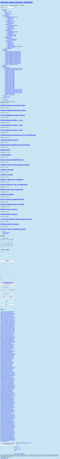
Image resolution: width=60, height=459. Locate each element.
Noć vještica (5, 410)
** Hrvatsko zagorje (12, 320)
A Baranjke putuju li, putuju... (9, 140)
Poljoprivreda (5, 415)
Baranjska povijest (11, 377)
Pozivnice (9, 416)
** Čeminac (6, 336)
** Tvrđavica (6, 332)
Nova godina (11, 409)
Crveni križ (11, 381)
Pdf (6, 413)
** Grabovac (2, 320)
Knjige (13, 399)
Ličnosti (4, 405)
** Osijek (8, 327)
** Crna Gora (6, 316)
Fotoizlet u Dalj (5, 150)
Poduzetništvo (6, 414)
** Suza (9, 330)
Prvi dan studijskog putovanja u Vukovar (12, 115)
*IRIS (11, 352)
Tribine (5, 430)
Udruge (1, 431)
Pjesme (13, 413)
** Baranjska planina (11, 311)
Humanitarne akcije (7, 394)
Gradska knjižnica (6, 392)
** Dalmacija (13, 316)
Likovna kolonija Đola (8, 404)
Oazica (8, 411)
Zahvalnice (13, 436)
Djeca (1, 383)
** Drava (11, 317)
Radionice (8, 421)
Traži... (1, 7)
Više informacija (3, 457)
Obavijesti (10, 412)
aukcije (11, 375)
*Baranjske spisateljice (4, 340)
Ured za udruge (2, 433)
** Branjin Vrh (5, 315)
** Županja (5, 339)
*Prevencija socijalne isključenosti (6, 365)
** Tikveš (4, 331)
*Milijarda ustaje (12, 353)
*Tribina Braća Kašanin (8, 369)
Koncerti (1, 401)
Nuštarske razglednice (7, 194)
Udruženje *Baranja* (6, 431)
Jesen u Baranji (2, 399)
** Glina (13, 319)
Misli (4, 407)
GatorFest (6, 390)
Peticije (8, 413)
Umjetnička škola (3, 432)
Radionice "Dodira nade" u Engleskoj (11, 179)
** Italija (6, 321)
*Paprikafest (9, 359)
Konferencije (5, 401)
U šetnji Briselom (5, 155)
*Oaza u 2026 (9, 357)
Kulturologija (2, 403)
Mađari (14, 406)
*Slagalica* (6, 367)
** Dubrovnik (7, 318)
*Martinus (8, 353)
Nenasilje (2, 409)
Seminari (13, 425)
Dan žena (12, 382)
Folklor (1, 389)
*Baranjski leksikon (11, 340)
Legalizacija (2, 404)
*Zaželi (8, 373)
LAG (9, 403)
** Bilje (4, 314)
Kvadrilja (6, 403)
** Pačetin (12, 327)
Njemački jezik (6, 409)
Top (17, 444)
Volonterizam (12, 434)
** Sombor (13, 329)
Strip (11, 427)
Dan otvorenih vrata (7, 382)
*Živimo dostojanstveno (10, 374)
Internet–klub (2, 398)
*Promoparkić (2, 366)
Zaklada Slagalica (3, 437)
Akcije (4, 375)
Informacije (5, 395)
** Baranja (6, 311)
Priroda (4, 419)
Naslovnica (25, 442)
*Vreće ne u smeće (12, 372)
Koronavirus (10, 401)
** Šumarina (7, 338)
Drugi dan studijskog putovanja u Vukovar (13, 110)
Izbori (11, 398)
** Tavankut (12, 330)
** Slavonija (9, 329)
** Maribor (6, 324)
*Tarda (8, 368)
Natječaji (11, 408)
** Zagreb (11, 335)
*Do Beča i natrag (7, 342)
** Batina (2, 312)
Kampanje (7, 399)
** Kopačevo (2, 323)
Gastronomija (2, 390)
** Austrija (2, 311)
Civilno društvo (3, 381)
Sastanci (1, 425)
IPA (5, 398)
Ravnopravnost (5, 422)
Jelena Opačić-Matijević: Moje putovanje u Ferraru (16, 219)
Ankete (8, 375)
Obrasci (13, 412)
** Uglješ (9, 332)
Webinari (2, 435)
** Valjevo (13, 332)
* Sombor (13, 367)
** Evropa (7, 319)
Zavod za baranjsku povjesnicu (10, 438)
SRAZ (1, 427)
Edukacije (4, 386)
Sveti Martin (11, 428)
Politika (1, 415)
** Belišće (5, 313)
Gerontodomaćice (11, 390)
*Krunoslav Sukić (3, 353)
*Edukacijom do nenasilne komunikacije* (6, 347)
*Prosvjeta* (7, 366)
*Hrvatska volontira (3, 351)
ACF (14, 374)
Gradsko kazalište (12, 392)
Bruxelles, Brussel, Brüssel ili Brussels (11, 159)
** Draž (14, 317)
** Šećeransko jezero (10, 337)
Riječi (1, 423)
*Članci (12, 373)
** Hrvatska (7, 320)
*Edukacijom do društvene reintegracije (7, 346)
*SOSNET (2, 368)
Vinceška (8, 434)
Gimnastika (2, 391)
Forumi (4, 389)
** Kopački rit (7, 323)
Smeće (10, 426)
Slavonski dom (6, 426)
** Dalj (10, 316)
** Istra (4, 321)
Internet (13, 397)
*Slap (11, 367)
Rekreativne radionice (11, 422)
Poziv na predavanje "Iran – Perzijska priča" (14, 184)
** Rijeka (2, 329)
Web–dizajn (6, 435)
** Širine (3, 338)
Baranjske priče (3, 378)
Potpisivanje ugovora (3, 416)
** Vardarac (6, 333)
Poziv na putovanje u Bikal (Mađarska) (12, 199)
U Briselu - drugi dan (6, 169)
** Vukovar (4, 335)
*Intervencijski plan (6, 352)
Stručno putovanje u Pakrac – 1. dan (11, 130)
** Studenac (6, 330)
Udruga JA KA (12, 430)
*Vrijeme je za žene (3, 373)
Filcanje (4, 388)
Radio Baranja (4, 421)
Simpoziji (2, 426)
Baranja (13, 375)
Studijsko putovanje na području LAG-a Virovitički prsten (18, 135)
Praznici (9, 417)
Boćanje (7, 379)
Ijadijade (14, 394)
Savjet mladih (5, 425)
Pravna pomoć (5, 417)
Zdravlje (1, 439)
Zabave (10, 436)
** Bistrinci (8, 314)
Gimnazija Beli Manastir (8, 391)
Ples (3, 414)
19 (4, 244)
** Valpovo (2, 333)
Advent (1, 375)
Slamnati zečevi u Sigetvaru (8, 209)
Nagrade (8, 408)
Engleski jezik (11, 386)
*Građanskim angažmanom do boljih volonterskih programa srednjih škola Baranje (7, 350)
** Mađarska (10, 324)
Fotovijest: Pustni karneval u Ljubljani (12, 204)
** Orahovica (5, 327)
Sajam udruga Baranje (8, 424)
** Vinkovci (10, 333)
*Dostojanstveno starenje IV (5, 345)
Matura (11, 406)
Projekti (9, 419)
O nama (29, 442)
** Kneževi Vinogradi (7, 322)
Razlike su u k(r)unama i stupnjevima (11, 189)
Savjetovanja (10, 425)
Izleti (12, 398)
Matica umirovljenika (6, 406)
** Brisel (9, 315)
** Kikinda (2, 322)
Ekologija (7, 386)
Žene (12, 440)
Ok (7, 457)
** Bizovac (11, 314)
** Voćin (12, 334)
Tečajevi (6, 429)
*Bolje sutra (2, 341)
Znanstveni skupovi (6, 439)
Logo (12, 405)
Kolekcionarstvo (7, 400)
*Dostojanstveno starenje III (8, 344)
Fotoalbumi (7, 389)
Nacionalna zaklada (10, 407)
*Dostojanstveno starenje (4, 343)
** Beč (1, 314)
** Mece (13, 324)
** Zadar (7, 335)
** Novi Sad (5, 326)
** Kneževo (13, 322)
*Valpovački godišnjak (4, 370)
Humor (11, 394)
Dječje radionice (5, 383)
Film (7, 388)
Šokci (10, 440)
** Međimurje (2, 325)
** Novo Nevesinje (10, 326)
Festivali (1, 388)
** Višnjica (6, 334)
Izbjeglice (8, 398)
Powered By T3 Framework (19, 453)
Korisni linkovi (5, 233)
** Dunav (11, 318)
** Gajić (10, 319)
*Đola (5, 374)
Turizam (8, 430)
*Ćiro (10, 373)
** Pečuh (12, 328)
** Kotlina (11, 323)
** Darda (2, 317)
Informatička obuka (10, 395)
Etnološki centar (7, 387)
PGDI (11, 413)
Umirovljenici (12, 431)
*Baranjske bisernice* (10, 339)
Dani (3, 382)
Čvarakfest (4, 440)
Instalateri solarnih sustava (8, 396)
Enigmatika (2, 387)
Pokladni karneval (12, 414)
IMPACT (1, 395)
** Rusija (5, 329)
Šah (6, 440)
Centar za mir (12, 380)
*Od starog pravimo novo (8, 358)
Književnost (2, 400)
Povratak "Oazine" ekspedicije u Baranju (13, 229)
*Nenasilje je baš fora (7, 356)
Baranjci (6, 377)
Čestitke (11, 439)
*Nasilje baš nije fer (3, 354)
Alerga (6, 375)
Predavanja (12, 417)
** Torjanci (11, 331)
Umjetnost (8, 432)
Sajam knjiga (2, 424)
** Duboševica (2, 318)
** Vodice (9, 334)
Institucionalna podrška (4, 397)
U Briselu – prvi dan (6, 174)
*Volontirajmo (2, 371)
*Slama (9, 367)
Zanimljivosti (11, 437)
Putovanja (5, 420)
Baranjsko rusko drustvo (9, 378)
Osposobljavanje (3, 413)
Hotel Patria (5, 393)
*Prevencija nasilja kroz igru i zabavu (6, 364)
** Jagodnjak (10, 321)
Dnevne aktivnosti (7, 384)
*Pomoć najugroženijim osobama (7, 360)
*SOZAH (5, 368)
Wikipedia (5, 436)
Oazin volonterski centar (4, 412)
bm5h (5, 379)
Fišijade (9, 388)
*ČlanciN (2, 374)
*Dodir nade (12, 342)
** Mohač (7, 325)
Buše (3, 380)
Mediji (1, 407)
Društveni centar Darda (6, 385)
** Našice (10, 325)
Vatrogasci (11, 433)
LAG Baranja (12, 403)
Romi (4, 423)
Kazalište (10, 399)
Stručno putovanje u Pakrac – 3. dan (11, 120)
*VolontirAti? (6, 372)
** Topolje (7, 331)
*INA (8, 351)
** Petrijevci (5, 328)
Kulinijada (5, 402)
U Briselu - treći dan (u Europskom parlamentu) (14, 164)
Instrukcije (10, 397)
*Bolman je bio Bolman (8, 341)
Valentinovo (7, 433)
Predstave (2, 418)
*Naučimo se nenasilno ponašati (5, 355)
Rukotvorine (7, 423)
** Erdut (4, 319)
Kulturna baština (12, 402)
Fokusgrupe (12, 388)
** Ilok (1, 321)
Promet (12, 419)
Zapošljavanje (2, 438)
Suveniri (7, 428)
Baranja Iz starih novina (8, 376)
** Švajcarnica (11, 338)
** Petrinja (9, 328)
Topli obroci (10, 429)
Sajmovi (13, 424)
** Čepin (9, 336)
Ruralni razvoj (11, 423)
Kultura (8, 402)
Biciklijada (2, 379)
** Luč (3, 324)
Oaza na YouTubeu (3, 411)
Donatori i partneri (6, 232)
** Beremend (13, 313)
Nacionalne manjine (3, 408)
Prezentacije (13, 418)
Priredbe (1, 419)
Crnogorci (7, 381)
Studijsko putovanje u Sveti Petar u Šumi (12, 105)
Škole (8, 440)
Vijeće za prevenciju (3, 434)
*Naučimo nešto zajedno (11, 354)
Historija (1, 393)
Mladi (6, 407)
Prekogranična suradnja (7, 418)
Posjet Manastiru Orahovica (9, 214)
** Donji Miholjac (7, 317)
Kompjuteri (12, 400)
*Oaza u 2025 (4, 357)
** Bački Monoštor (7, 312)
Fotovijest (11, 389)
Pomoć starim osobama (11, 415)
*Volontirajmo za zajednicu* (9, 371)
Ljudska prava (8, 405)
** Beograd (9, 313)
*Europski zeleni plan (8, 349)
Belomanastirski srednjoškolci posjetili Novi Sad (14, 145)
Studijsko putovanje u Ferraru (9, 224)
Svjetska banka (2, 429)
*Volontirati (2, 372)
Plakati (1, 414)
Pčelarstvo (8, 420)
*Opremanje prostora (3, 359)
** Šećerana (5, 337)
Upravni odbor (12, 432)
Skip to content (5, 99)
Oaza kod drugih (11, 410)
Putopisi (1, 420)
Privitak (7, 419)
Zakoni (7, 437)
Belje (14, 378)
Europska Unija (12, 387)
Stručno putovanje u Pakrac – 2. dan (11, 125)
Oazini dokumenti (12, 411)
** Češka (12, 336)
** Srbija (2, 330)
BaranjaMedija (2, 377)
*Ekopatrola (9, 348)
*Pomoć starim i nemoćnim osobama (6, 362)
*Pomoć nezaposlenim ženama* (5, 361)
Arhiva (4, 231)
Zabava (8, 436)
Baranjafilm (2, 376)
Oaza (8, 410)
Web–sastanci (10, 435)
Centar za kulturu (7, 380)
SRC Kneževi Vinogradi (6, 427)
